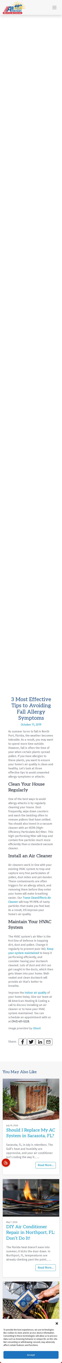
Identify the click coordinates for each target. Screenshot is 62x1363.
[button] (57, 1323)
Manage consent (6, 1163)
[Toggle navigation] (54, 7)
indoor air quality (35, 992)
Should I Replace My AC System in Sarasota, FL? (30, 1133)
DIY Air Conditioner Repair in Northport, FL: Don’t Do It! (30, 1232)
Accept (31, 1354)
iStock (36, 1028)
